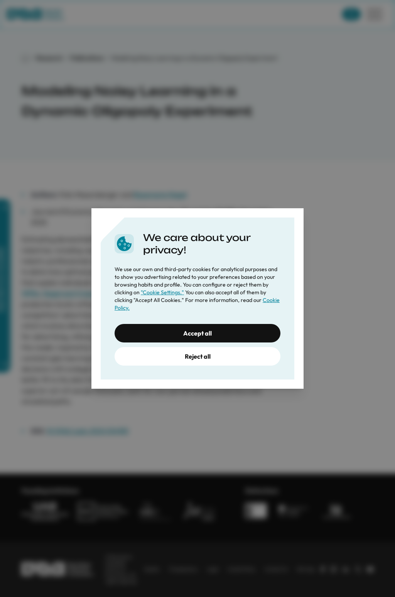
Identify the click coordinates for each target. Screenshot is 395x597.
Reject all (198, 356)
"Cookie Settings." (162, 292)
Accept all (197, 333)
